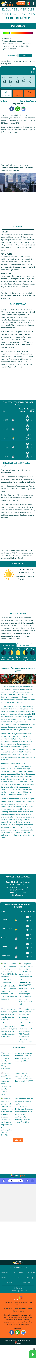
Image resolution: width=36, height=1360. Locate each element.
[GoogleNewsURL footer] (23, 1332)
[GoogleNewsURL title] (23, 108)
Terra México (30, 1272)
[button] (33, 3)
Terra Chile (4, 1272)
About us (21, 1311)
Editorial (23, 1290)
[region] (18, 148)
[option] (6, 93)
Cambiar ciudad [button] (11, 55)
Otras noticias (26, 1282)
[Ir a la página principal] (7, 3)
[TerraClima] (28, 3)
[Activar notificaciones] (24, 1354)
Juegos (9, 1282)
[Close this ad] (34, 1349)
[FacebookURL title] (11, 108)
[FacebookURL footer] (11, 1332)
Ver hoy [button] (25, 55)
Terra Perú (4, 1277)
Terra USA (18, 1277)
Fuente (28, 101)
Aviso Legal (8, 1308)
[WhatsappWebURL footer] (17, 1332)
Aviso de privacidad (19, 1308)
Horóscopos (30, 1277)
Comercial (13, 1290)
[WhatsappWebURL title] (17, 108)
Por (3, 101)
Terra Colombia (18, 1272)
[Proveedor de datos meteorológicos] (18, 1342)
